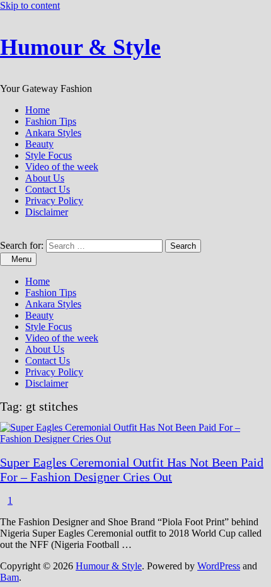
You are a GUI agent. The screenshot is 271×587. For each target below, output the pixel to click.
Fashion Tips (50, 121)
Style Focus (48, 155)
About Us (44, 178)
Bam (9, 577)
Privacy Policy (54, 200)
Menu (21, 259)
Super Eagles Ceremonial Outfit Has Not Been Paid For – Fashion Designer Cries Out (131, 469)
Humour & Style (80, 47)
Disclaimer (46, 212)
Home (37, 110)
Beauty (39, 144)
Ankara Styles (53, 132)
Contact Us (47, 189)
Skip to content (30, 5)
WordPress (218, 566)
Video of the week (61, 166)
